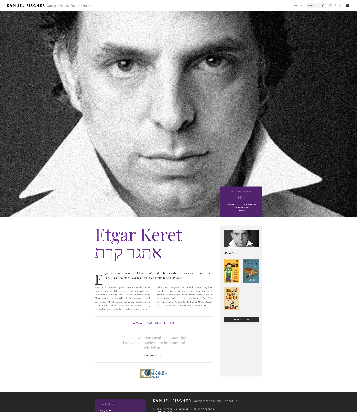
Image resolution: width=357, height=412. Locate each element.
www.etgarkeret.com (153, 323)
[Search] (323, 5)
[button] (347, 5)
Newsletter (107, 404)
